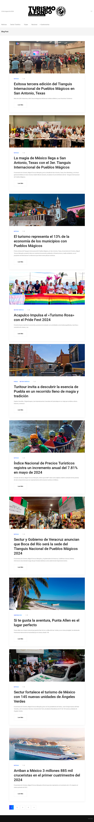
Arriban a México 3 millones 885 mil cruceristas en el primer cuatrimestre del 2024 (47, 775)
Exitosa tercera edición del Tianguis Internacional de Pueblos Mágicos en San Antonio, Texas (44, 88)
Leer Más (20, 105)
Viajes (26, 24)
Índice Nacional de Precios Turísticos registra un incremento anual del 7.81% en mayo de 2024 (46, 468)
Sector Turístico (15, 24)
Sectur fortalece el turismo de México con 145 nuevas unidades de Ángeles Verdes (44, 697)
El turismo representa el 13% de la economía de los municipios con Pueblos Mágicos (41, 241)
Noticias (4, 24)
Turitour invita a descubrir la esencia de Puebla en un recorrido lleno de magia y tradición (46, 391)
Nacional (34, 24)
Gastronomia (45, 24)
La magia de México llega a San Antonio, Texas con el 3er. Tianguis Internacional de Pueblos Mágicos (42, 162)
